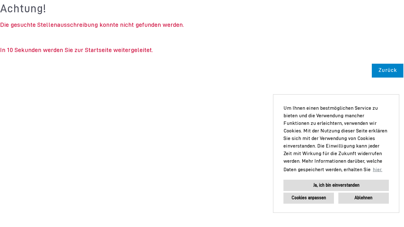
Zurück (387, 70)
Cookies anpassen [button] (309, 198)
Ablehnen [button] (363, 198)
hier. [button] (377, 169)
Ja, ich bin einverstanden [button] (336, 185)
